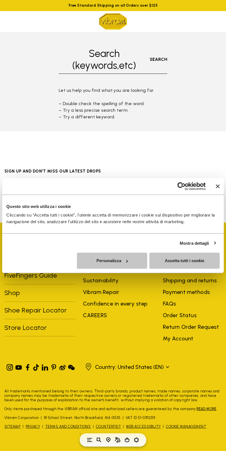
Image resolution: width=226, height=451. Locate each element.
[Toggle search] (99, 440)
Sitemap (12, 426)
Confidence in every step (115, 303)
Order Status (180, 315)
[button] (127, 367)
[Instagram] (10, 366)
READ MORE (206, 409)
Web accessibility (143, 426)
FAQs (169, 303)
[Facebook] (27, 366)
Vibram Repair (101, 292)
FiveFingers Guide (31, 275)
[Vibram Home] (113, 21)
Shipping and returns (190, 280)
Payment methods (186, 292)
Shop (12, 293)
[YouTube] (18, 366)
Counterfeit (108, 426)
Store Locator (25, 328)
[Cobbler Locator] (117, 440)
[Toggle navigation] (89, 440)
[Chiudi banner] (218, 186)
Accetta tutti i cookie (184, 260)
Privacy (33, 426)
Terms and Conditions (68, 426)
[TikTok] (36, 366)
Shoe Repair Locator (35, 310)
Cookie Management (186, 426)
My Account (178, 338)
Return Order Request (191, 327)
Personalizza (108, 260)
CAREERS (95, 315)
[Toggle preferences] (136, 440)
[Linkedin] (45, 366)
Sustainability (101, 280)
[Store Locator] (108, 440)
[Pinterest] (53, 366)
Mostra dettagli (194, 243)
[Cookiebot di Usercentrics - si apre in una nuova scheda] (181, 186)
